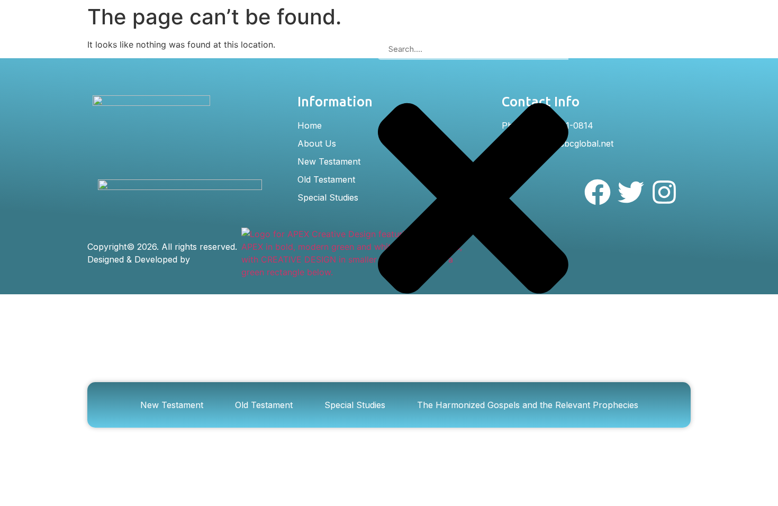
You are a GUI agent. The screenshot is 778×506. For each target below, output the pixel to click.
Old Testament (264, 405)
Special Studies (354, 405)
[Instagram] (664, 192)
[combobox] (473, 49)
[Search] (386, 350)
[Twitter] (631, 192)
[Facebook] (597, 192)
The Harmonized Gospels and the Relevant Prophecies (527, 405)
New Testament (171, 405)
